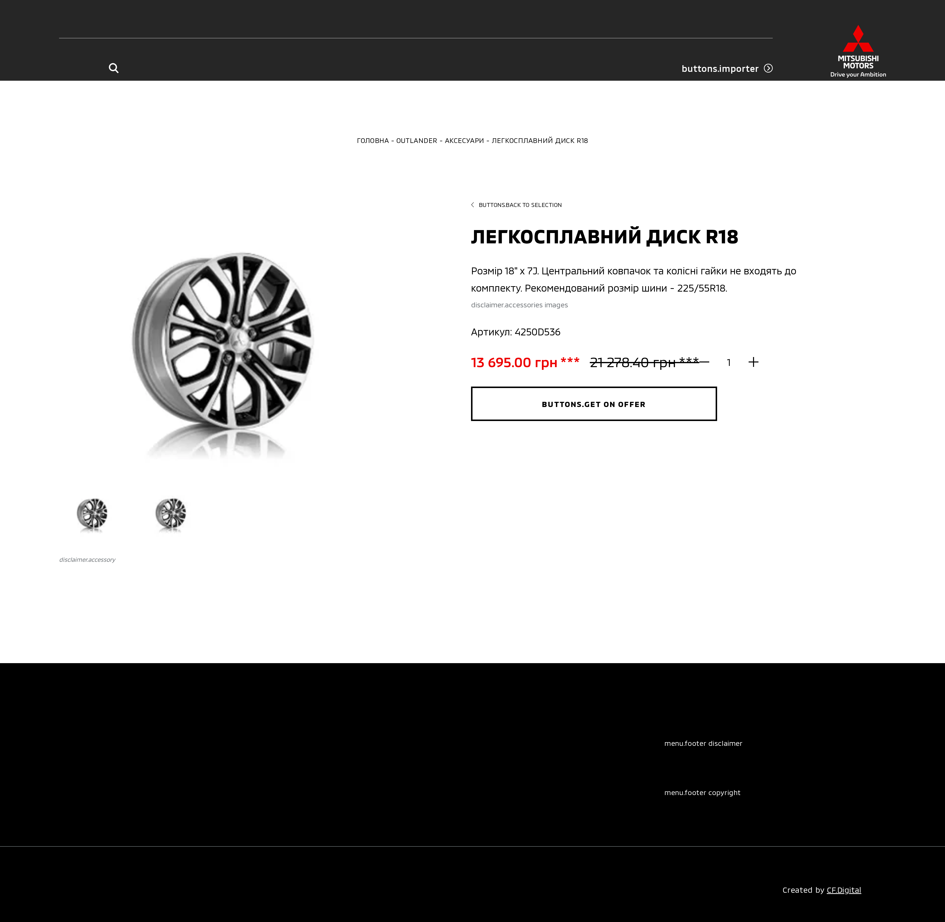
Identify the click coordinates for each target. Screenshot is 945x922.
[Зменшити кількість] (709, 362)
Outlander (416, 140)
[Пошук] (113, 68)
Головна (373, 140)
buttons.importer (720, 68)
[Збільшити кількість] (748, 362)
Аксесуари (464, 140)
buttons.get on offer (594, 403)
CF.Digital (844, 889)
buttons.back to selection (520, 204)
